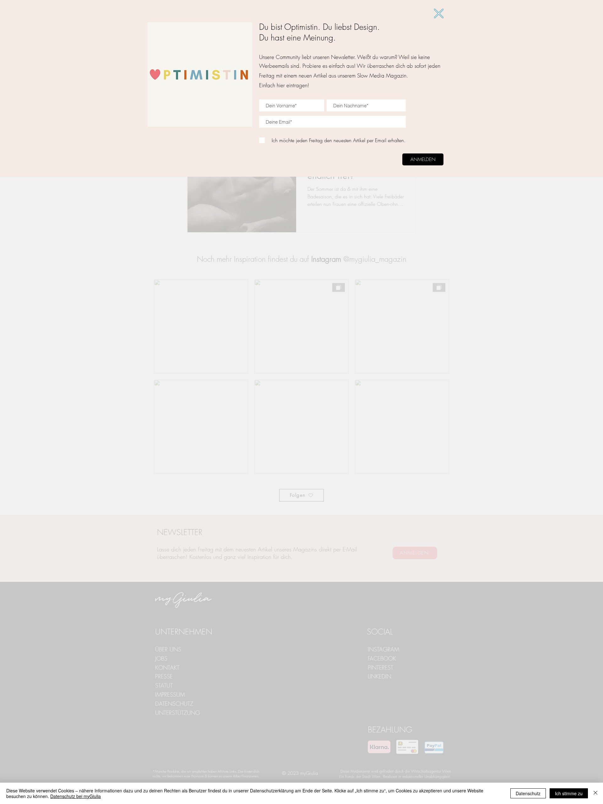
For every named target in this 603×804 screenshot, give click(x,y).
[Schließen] (595, 793)
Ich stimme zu (569, 793)
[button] (438, 13)
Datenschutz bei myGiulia (75, 796)
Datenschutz (528, 793)
